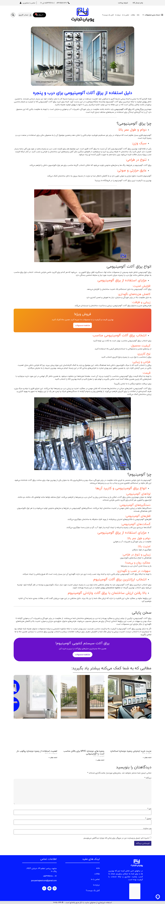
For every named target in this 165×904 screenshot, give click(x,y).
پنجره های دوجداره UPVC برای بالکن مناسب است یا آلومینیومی (83, 752)
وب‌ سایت (147, 828)
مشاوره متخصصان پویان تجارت (107, 587)
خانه (138, 15)
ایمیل (148, 818)
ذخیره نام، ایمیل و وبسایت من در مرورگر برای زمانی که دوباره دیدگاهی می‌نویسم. (116, 838)
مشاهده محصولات (82, 325)
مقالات (133, 15)
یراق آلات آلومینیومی (123, 109)
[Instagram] (55, 888)
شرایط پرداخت (123, 2)
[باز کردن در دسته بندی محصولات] (143, 15)
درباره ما (118, 15)
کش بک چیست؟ (108, 15)
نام (149, 809)
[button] (13, 15)
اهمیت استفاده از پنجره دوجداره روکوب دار (37, 751)
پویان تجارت (142, 101)
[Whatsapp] (44, 888)
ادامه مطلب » (147, 757)
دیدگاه (147, 778)
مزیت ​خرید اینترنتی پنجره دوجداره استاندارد (130, 751)
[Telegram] (49, 888)
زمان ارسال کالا (138, 2)
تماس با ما (125, 15)
